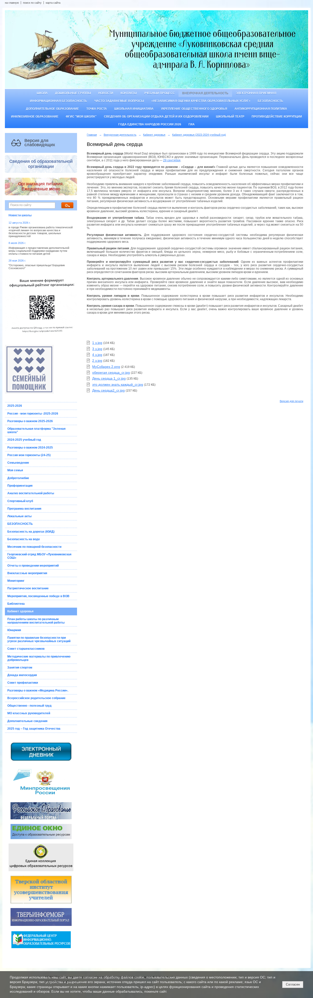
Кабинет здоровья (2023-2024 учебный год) (199, 134)
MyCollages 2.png (106, 367)
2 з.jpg (97, 360)
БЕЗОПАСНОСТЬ (20, 524)
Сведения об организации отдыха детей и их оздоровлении (156, 116)
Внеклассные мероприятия (27, 573)
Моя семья (15, 470)
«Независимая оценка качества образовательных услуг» (200, 101)
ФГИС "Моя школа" (81, 116)
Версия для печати (291, 401)
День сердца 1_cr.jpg (109, 378)
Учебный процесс (159, 93)
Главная (92, 134)
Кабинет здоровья (20, 611)
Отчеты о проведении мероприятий (33, 565)
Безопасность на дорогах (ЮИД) (31, 531)
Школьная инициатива (134, 108)
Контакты (129, 93)
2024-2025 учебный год (24, 439)
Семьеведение (18, 462)
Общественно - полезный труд (29, 705)
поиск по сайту (32, 2)
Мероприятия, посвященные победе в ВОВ (38, 596)
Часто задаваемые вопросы (119, 101)
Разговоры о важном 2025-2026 (30, 421)
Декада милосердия (22, 675)
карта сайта (53, 2)
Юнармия (14, 630)
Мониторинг (15, 580)
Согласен (293, 984)
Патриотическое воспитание (28, 588)
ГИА (192, 124)
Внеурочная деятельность (205, 93)
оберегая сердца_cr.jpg (111, 372)
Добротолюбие (18, 478)
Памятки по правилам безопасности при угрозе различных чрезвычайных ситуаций (38, 639)
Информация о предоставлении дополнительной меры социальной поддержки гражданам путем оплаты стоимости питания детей (39, 250)
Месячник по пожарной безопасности (34, 546)
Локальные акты (19, 516)
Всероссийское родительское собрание (36, 698)
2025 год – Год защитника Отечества (33, 728)
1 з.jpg (97, 343)
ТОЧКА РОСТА (96, 108)
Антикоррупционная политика (261, 108)
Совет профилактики (22, 682)
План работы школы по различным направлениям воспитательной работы (36, 620)
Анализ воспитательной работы (30, 493)
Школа (42, 93)
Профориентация (20, 485)
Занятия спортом (19, 667)
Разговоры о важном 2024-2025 (30, 447)
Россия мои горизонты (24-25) (29, 455)
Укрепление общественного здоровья (194, 108)
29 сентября (171, 160)
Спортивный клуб (20, 501)
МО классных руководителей (28, 713)
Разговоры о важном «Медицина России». (37, 690)
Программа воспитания (24, 508)
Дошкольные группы (73, 93)
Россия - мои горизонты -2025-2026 (32, 413)
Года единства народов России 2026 (149, 124)
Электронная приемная (256, 93)
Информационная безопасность (58, 101)
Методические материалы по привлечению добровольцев (38, 658)
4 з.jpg (97, 355)
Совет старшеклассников (26, 648)
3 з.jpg (97, 349)
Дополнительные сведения (27, 721)
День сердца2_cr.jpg (108, 390)
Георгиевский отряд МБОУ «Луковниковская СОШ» (39, 556)
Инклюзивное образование (34, 116)
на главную (12, 2)
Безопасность (270, 101)
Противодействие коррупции (277, 116)
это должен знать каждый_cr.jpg (117, 384)
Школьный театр (230, 116)
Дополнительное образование (52, 108)
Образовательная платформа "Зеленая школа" (36, 430)
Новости (105, 93)
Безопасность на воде (23, 539)
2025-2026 (14, 405)
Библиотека (16, 603)
